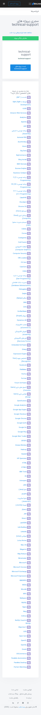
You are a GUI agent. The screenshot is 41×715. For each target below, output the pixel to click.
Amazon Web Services (18, 113)
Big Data (23, 151)
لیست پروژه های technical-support (20, 67)
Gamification (21, 401)
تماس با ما (14, 690)
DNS (24, 302)
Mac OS (23, 545)
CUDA (24, 271)
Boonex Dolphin (20, 168)
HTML (24, 463)
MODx (24, 585)
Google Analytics (20, 405)
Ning (24, 611)
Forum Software (20, 383)
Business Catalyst (19, 173)
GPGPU (23, 441)
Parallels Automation (18, 658)
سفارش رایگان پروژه (20, 38)
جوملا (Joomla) (21, 505)
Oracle (24, 649)
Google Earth (21, 423)
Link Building (22, 527)
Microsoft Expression (18, 576)
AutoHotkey (22, 142)
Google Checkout (20, 414)
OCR (24, 631)
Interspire (23, 480)
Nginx (24, 607)
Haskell (23, 454)
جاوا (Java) (22, 489)
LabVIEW (23, 523)
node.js (23, 616)
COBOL (24, 229)
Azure (24, 146)
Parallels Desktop (20, 662)
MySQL (24, 602)
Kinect (24, 518)
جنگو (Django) (21, 298)
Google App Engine (19, 409)
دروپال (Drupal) (21, 316)
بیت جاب (22, 707)
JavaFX (23, 494)
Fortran (23, 378)
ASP (25, 126)
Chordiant (22, 202)
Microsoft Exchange (19, 571)
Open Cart (22, 636)
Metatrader (22, 558)
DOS (24, 307)
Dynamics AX (21, 320)
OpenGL (23, 645)
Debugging (22, 289)
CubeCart (23, 267)
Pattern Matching (20, 667)
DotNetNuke (22, 311)
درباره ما (28, 698)
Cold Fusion (22, 242)
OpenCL (23, 640)
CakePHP (23, 198)
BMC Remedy (21, 164)
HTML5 (23, 467)
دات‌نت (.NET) (21, 97)
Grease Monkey (20, 445)
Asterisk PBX (21, 137)
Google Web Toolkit (19, 436)
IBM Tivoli (22, 472)
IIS (25, 476)
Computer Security (19, 253)
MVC (24, 594)
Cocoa (24, 233)
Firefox (24, 374)
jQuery (24, 509)
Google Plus (22, 432)
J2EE (24, 485)
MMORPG (23, 580)
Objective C (22, 627)
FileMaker (23, 369)
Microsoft (22, 563)
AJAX (24, 108)
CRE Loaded (22, 258)
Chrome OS (22, 206)
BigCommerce (21, 155)
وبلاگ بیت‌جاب (13, 694)
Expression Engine (19, 354)
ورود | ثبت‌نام (14, 3)
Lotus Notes (21, 540)
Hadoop (23, 449)
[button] (4, 4)
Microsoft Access (19, 567)
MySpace (23, 598)
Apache (23, 122)
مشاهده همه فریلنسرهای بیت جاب (20, 32)
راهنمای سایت (13, 698)
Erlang (24, 349)
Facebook (22, 365)
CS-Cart (23, 262)
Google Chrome (20, 418)
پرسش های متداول (25, 694)
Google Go (22, 427)
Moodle (23, 589)
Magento (23, 549)
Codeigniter (22, 238)
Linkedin (23, 531)
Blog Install (22, 159)
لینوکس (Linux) (21, 536)
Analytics (23, 117)
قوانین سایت (27, 690)
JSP (25, 514)
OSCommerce (21, 654)
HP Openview (21, 458)
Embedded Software (19, 345)
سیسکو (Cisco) (21, 211)
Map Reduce (22, 554)
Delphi (24, 293)
